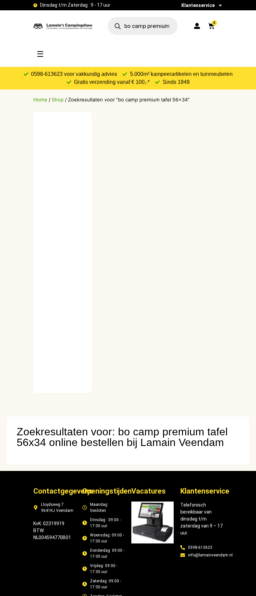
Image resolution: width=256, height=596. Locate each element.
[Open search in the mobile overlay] (142, 26)
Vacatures (148, 491)
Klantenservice (198, 5)
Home (40, 100)
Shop (58, 100)
